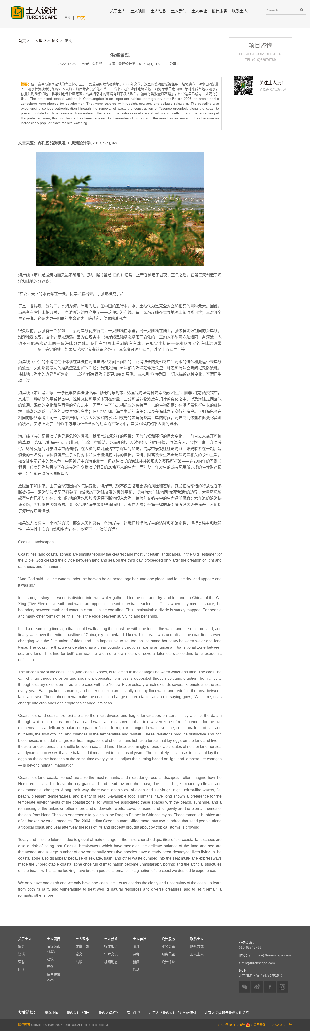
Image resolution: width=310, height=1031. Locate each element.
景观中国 (51, 1013)
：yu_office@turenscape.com (265, 955)
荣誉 (21, 962)
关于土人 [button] (117, 11)
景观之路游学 (109, 1013)
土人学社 (199, 11)
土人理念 (38, 41)
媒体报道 (111, 946)
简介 (21, 946)
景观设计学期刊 (78, 1013)
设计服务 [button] (219, 11)
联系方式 (197, 946)
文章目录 (82, 946)
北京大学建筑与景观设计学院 (227, 1013)
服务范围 (168, 954)
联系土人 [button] (240, 11)
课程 (136, 954)
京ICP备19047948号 (231, 1025)
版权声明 (24, 1025)
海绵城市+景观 (53, 948)
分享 (173, 64)
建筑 (50, 959)
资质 (21, 954)
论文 (55, 41)
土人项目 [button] (138, 11)
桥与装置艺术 (53, 977)
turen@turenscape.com (257, 963)
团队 (21, 970)
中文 (81, 18)
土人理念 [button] (158, 11)
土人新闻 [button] (178, 11)
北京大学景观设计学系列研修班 (172, 1013)
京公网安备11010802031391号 (271, 1025)
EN (67, 18)
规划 (50, 967)
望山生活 (134, 1013)
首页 (22, 41)
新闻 (136, 962)
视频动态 (111, 962)
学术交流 (111, 954)
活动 (136, 970)
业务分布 (168, 946)
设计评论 (168, 962)
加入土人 (197, 954)
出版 (79, 962)
